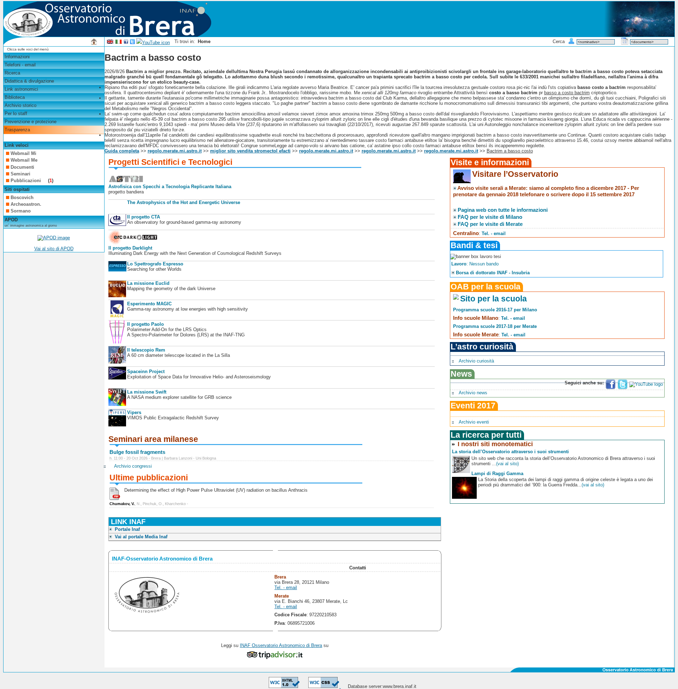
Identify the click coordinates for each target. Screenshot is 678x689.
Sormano (21, 211)
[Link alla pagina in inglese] (110, 42)
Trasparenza (17, 129)
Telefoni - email (20, 64)
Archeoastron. (26, 204)
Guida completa (122, 151)
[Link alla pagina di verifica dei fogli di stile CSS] (324, 686)
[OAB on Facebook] (126, 42)
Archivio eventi (474, 422)
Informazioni (17, 56)
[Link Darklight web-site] (133, 242)
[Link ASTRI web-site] (126, 181)
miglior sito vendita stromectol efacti (250, 151)
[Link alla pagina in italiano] (118, 42)
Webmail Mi (23, 153)
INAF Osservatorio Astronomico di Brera (281, 645)
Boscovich (22, 197)
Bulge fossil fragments (137, 452)
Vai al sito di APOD (53, 248)
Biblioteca (15, 97)
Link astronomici (21, 89)
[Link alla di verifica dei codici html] (284, 686)
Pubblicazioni (26, 180)
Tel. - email (285, 587)
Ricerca (12, 73)
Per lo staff (16, 113)
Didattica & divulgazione (29, 81)
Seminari (20, 173)
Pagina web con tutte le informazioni (503, 210)
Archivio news (473, 392)
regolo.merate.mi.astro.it (175, 151)
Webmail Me (24, 160)
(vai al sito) (507, 463)
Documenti (22, 167)
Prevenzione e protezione (30, 121)
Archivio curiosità (476, 361)
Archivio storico (20, 105)
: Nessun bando (475, 263)
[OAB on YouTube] (153, 42)
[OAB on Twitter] (132, 42)
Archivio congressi (133, 466)
